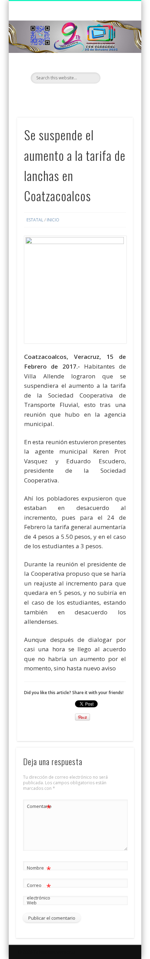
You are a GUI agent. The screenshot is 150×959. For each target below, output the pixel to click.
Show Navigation (116, 62)
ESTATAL (35, 220)
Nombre (39, 869)
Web (32, 902)
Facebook (59, 95)
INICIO (53, 220)
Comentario (39, 807)
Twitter (74, 95)
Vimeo (88, 95)
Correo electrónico (39, 891)
